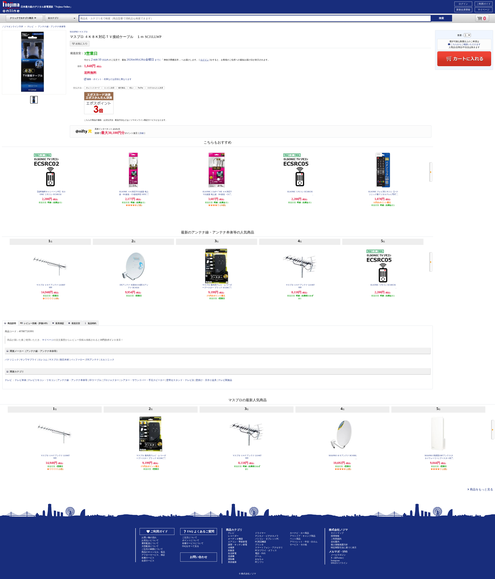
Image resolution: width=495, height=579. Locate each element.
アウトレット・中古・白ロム (303, 542)
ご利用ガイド (484, 4)
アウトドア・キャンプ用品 (302, 536)
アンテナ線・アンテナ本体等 (52, 26)
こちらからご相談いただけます (465, 44)
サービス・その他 (298, 544)
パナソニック (12, 359)
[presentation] (10, 323)
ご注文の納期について (152, 549)
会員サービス (148, 560)
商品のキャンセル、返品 (153, 552)
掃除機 (231, 559)
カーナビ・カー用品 (299, 533)
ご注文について (189, 537)
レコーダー (233, 536)
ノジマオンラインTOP (12, 26)
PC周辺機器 (260, 542)
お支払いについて (150, 540)
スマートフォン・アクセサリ (269, 547)
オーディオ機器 (235, 539)
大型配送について (150, 546)
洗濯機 (231, 556)
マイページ (483, 9)
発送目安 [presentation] (76, 323)
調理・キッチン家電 (237, 544)
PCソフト (259, 562)
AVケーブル (95, 380)
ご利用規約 (336, 539)
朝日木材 (64, 359)
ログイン (463, 4)
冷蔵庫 (231, 547)
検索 (441, 18)
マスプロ (53, 359)
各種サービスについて (192, 543)
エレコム (42, 359)
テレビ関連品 (225, 380)
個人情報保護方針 (339, 544)
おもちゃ (259, 559)
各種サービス (148, 558)
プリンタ (259, 544)
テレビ (30, 26)
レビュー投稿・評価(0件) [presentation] (36, 323)
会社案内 (335, 542)
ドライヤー (260, 533)
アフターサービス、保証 (153, 555)
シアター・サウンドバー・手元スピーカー (143, 380)
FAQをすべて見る (190, 546)
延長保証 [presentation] (59, 323)
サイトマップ (337, 533)
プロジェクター (111, 380)
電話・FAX (260, 553)
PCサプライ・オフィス (266, 550)
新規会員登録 (463, 9)
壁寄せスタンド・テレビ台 (180, 380)
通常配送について (150, 543)
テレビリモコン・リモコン (42, 380)
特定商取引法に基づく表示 (343, 547)
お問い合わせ (198, 556)
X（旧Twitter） (338, 558)
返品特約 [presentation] (92, 323)
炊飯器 (231, 550)
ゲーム (258, 556)
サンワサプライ (28, 359)
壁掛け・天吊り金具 (206, 380)
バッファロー (77, 359)
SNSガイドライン (339, 563)
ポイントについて (190, 540)
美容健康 (232, 562)
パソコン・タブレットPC (267, 539)
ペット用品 (295, 539)
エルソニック (107, 359)
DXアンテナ (92, 359)
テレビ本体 (20, 380)
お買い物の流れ (149, 537)
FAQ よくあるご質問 (200, 531)
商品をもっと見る (481, 489)
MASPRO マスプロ (79, 32)
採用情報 (335, 536)
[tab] (10, 323)
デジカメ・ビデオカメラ (266, 536)
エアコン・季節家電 (237, 542)
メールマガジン (338, 555)
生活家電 (232, 553)
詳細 (141, 133)
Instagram (335, 560)
